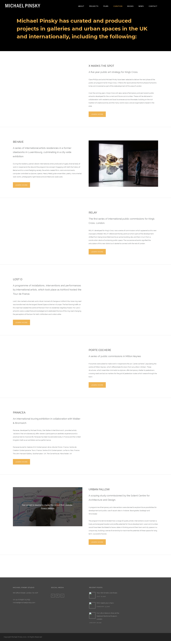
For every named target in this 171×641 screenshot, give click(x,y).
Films (105, 6)
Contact (153, 6)
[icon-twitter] (53, 595)
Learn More (97, 114)
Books (130, 6)
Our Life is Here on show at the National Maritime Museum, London (108, 616)
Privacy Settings (47, 508)
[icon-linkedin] (62, 595)
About (81, 6)
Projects (93, 6)
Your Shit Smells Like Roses (107, 593)
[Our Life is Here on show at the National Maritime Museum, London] (92, 615)
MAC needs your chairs (105, 603)
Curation (117, 6)
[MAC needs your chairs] (92, 605)
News (141, 6)
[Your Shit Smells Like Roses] (92, 595)
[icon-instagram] (58, 595)
